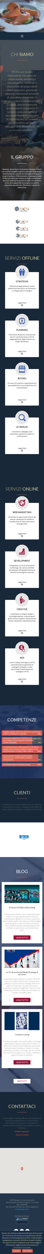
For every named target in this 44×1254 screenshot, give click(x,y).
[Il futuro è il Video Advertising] (22, 894)
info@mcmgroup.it (22, 1131)
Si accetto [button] (16, 1251)
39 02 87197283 (22, 1135)
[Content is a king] (22, 1021)
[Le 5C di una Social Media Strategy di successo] (22, 959)
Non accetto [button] (27, 1251)
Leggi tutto (22, 938)
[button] (22, 36)
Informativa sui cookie (22, 1247)
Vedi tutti (22, 1081)
